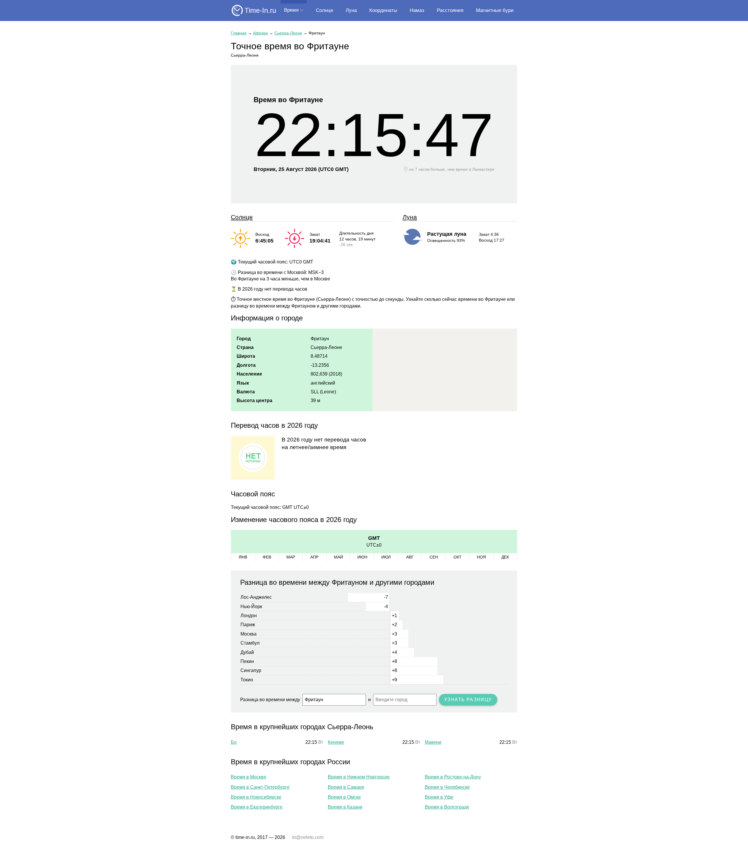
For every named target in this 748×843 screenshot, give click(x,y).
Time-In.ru (260, 10)
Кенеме (336, 742)
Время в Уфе (439, 797)
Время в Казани (345, 806)
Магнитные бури (495, 10)
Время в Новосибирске (256, 797)
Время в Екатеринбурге (257, 806)
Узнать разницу (468, 699)
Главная (239, 33)
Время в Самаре (346, 787)
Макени (433, 742)
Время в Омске (344, 797)
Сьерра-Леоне (288, 33)
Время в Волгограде (447, 806)
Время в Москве (248, 776)
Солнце (324, 10)
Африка (260, 33)
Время (291, 10)
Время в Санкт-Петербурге (260, 787)
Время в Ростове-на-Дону (453, 776)
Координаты (383, 10)
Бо (234, 742)
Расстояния (450, 10)
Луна (351, 10)
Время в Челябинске (447, 787)
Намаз (417, 10)
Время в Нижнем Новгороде (359, 776)
